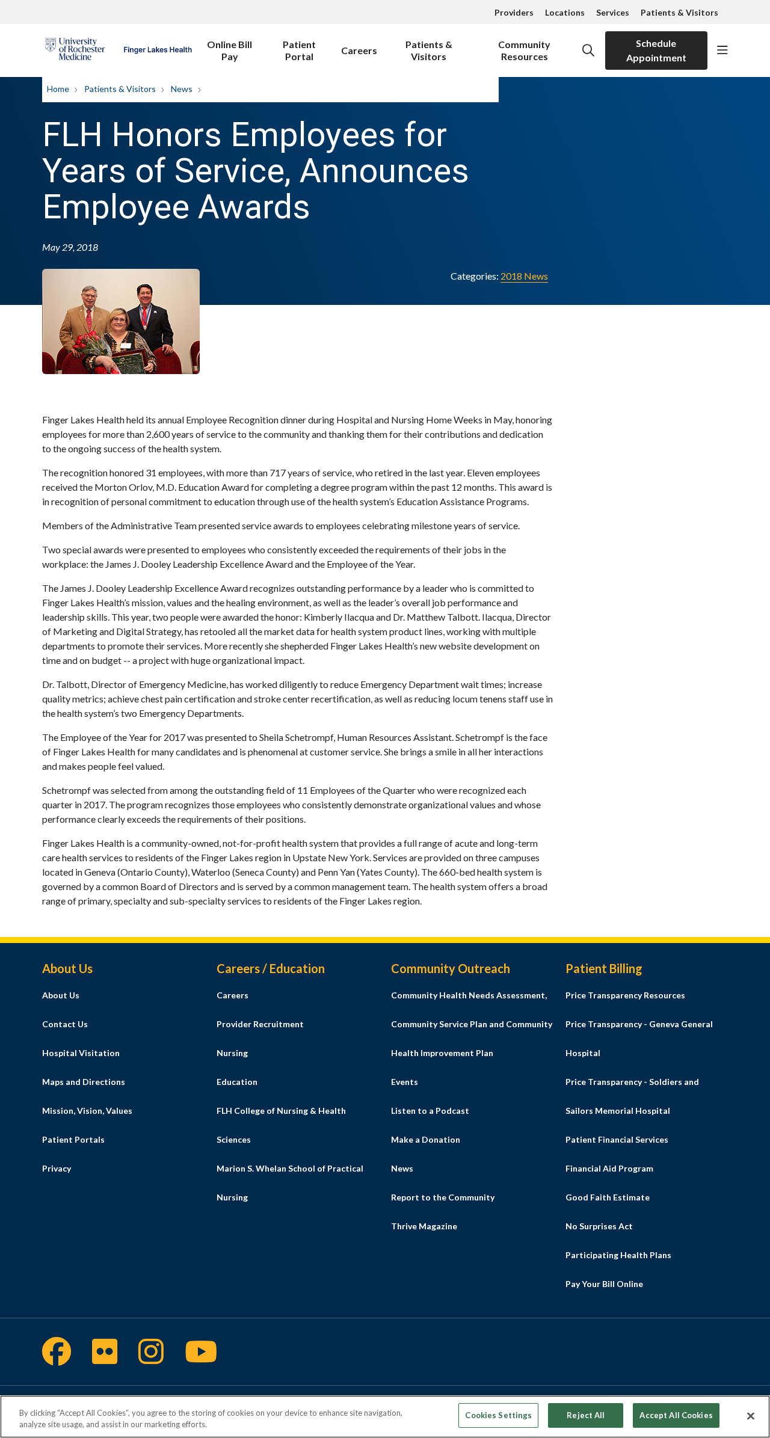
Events (404, 1082)
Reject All (586, 1415)
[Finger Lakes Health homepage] (118, 50)
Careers (359, 50)
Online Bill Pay (229, 50)
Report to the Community (442, 1197)
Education (237, 1082)
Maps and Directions (83, 1082)
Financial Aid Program (609, 1168)
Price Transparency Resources (625, 995)
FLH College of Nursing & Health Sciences (281, 1125)
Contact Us (65, 1024)
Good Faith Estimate (607, 1197)
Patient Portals (73, 1139)
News (402, 1168)
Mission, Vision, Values (87, 1110)
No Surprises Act (599, 1226)
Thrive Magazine (424, 1226)
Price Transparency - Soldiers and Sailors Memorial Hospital (632, 1096)
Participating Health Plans (618, 1255)
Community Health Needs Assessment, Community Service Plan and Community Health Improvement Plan (471, 1024)
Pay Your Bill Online (604, 1284)
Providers (514, 12)
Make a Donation (425, 1139)
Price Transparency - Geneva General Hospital (639, 1038)
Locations (565, 12)
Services (612, 12)
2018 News (524, 275)
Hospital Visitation (81, 1053)
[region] (385, 1416)
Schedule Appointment (656, 50)
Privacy (56, 1168)
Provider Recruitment (260, 1024)
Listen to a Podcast (430, 1110)
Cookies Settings (498, 1415)
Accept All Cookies (675, 1415)
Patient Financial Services (616, 1139)
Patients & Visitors (679, 12)
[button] (722, 51)
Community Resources (524, 50)
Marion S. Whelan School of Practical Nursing (290, 1182)
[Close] (751, 1416)
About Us (60, 995)
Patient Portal (299, 50)
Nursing (232, 1053)
